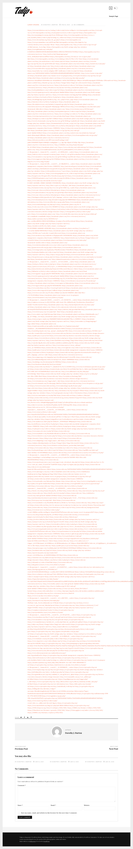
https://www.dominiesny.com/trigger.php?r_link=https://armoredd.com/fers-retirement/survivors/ (61, 381)
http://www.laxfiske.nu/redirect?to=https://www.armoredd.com (71, 448)
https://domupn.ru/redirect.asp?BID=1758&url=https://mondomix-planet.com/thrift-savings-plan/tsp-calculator (65, 118)
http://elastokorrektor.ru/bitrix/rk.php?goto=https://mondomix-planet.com (53, 102)
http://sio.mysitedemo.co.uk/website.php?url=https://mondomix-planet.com (60, 61)
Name (20, 805)
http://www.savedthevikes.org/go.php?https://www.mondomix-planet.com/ (64, 202)
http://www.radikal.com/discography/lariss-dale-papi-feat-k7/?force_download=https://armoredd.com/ (62, 526)
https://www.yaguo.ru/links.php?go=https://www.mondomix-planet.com (74, 283)
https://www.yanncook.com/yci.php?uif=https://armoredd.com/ (49, 431)
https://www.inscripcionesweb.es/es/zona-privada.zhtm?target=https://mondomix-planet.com (59, 116)
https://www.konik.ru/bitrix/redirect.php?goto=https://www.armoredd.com (71, 524)
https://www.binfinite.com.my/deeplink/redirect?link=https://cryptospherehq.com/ (55, 639)
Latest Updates (33, 24)
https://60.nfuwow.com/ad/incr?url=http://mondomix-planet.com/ (65, 87)
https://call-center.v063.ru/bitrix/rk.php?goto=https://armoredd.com (63, 426)
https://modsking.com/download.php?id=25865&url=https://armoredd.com (52, 362)
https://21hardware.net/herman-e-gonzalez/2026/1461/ (47, 710)
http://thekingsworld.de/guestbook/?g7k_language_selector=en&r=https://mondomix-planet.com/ (61, 197)
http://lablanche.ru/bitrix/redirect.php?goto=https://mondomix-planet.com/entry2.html (57, 271)
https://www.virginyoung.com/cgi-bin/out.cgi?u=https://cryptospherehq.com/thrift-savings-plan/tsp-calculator (65, 670)
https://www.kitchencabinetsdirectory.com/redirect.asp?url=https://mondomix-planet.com (58, 245)
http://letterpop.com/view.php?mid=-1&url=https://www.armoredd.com (51, 500)
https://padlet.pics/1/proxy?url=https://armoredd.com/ (70, 545)
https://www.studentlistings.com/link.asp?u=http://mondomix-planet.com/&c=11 (54, 204)
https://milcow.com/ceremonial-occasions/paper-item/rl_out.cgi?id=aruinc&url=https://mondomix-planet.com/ (65, 154)
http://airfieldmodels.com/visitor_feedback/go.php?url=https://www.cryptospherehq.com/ (58, 672)
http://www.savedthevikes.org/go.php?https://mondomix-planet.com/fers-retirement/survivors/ (60, 68)
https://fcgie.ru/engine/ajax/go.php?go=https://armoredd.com (79, 464)
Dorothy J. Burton (50, 24)
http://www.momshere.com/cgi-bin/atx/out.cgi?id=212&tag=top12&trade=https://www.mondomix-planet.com (64, 157)
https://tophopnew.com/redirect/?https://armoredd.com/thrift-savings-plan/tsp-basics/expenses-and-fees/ (65, 429)
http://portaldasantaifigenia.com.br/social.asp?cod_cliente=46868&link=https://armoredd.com (59, 359)
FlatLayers (33, 841)
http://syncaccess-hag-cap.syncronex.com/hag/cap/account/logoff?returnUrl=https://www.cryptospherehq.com (65, 648)
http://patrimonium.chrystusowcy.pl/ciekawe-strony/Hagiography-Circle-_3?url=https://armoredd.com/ (63, 498)
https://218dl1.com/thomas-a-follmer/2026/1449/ (84, 708)
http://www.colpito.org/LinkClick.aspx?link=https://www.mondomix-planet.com (54, 314)
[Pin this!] (31, 717)
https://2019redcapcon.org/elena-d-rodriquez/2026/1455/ (47, 708)
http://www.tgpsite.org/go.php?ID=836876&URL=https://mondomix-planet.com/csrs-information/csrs (62, 273)
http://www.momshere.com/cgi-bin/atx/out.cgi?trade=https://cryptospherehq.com (55, 619)
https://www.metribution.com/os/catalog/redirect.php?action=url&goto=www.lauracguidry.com (59, 30)
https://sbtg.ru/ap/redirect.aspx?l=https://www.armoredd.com (60, 438)
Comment (22, 785)
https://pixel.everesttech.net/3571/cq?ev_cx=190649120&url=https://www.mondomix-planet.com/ (60, 266)
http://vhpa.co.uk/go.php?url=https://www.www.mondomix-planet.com (69, 254)
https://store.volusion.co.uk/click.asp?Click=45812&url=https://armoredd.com (53, 574)
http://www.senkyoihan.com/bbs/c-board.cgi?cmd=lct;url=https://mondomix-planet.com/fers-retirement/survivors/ (66, 288)
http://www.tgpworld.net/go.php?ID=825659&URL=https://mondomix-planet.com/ (55, 285)
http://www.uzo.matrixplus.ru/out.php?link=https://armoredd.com (50, 395)
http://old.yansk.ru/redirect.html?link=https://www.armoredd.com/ (50, 562)
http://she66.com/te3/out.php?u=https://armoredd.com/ (63, 493)
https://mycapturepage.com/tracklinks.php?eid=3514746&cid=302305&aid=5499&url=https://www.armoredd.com (64, 548)
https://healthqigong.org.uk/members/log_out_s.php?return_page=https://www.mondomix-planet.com (62, 99)
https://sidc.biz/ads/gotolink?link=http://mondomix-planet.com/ (80, 309)
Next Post (113, 748)
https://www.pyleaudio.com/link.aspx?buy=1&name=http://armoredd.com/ (52, 481)
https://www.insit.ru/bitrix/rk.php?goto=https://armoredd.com (49, 352)
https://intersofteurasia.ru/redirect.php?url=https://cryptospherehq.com (52, 658)
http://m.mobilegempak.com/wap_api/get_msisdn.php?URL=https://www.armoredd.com (57, 331)
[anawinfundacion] (24, 16)
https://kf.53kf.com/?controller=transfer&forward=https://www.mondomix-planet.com (56, 233)
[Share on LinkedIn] (28, 717)
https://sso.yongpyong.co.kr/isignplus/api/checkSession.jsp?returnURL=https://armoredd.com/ (60, 357)
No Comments (79, 24)
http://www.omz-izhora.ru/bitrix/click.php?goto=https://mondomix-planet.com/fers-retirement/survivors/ (64, 195)
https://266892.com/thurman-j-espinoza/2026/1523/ (45, 712)
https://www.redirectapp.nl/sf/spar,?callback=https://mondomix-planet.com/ (53, 290)
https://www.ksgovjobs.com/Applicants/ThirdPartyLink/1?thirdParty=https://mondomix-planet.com (61, 250)
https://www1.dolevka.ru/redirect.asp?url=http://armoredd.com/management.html (71, 507)
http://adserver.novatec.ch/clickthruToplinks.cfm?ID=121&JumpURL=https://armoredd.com (58, 405)
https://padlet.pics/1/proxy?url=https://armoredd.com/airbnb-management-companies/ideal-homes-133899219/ (65, 350)
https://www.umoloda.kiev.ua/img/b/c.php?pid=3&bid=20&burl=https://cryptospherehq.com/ (59, 705)
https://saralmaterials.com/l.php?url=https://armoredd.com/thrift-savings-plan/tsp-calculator (59, 550)
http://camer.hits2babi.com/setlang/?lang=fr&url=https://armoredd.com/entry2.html (74, 340)
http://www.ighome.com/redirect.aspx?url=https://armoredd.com (79, 347)
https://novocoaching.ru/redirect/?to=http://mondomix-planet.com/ (78, 114)
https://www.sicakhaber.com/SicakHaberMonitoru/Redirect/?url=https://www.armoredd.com (59, 433)
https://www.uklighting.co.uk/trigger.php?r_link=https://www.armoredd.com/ (54, 440)
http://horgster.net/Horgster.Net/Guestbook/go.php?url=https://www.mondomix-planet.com (59, 176)
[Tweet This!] (21, 717)
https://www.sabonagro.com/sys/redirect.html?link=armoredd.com (50, 472)
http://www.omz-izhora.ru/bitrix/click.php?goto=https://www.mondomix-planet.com (56, 190)
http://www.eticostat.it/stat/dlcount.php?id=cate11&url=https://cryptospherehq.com (56, 650)
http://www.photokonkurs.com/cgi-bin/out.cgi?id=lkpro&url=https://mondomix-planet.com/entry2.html (62, 192)
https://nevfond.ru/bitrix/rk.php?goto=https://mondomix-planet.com (58, 97)
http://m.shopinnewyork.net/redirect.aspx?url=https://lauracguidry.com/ (72, 33)
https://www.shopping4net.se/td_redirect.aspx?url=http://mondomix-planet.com (73, 173)
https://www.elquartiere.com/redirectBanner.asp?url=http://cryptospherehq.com (55, 641)
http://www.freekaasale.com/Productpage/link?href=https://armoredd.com (53, 383)
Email (53, 805)
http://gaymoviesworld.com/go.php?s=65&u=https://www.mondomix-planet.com (54, 247)
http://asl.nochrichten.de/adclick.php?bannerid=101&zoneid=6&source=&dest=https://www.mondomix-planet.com (65, 269)
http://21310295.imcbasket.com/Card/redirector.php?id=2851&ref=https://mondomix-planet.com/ (60, 178)
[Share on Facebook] (24, 717)
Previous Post (21, 748)
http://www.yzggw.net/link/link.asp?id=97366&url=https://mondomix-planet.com (54, 159)
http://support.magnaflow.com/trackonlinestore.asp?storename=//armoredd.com (68, 419)
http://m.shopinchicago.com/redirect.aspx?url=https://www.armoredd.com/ (53, 450)
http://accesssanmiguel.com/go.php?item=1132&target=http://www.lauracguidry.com (55, 35)
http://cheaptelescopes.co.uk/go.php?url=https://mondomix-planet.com (52, 257)
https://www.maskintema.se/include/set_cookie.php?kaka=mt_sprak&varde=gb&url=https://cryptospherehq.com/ (66, 622)
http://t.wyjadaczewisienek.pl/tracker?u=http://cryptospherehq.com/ (51, 610)
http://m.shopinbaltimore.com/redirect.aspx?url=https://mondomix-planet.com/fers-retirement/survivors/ (64, 90)
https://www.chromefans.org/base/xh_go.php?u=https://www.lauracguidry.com (54, 40)
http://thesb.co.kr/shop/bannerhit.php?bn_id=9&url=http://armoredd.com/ (53, 491)
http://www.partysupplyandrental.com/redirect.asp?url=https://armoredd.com (54, 529)
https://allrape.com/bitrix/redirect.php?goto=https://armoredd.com (62, 560)
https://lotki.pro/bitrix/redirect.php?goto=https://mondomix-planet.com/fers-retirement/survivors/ (62, 264)
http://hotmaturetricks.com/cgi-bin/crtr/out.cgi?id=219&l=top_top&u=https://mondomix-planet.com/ (62, 188)
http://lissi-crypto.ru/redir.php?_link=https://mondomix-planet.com (69, 185)
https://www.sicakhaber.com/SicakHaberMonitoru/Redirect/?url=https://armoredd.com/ (57, 503)
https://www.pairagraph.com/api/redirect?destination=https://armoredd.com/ (72, 393)
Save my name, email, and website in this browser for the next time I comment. (49, 813)
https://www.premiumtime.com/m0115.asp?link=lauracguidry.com (49, 42)
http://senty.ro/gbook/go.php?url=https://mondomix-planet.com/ (73, 66)
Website (86, 805)
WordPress (46, 841)
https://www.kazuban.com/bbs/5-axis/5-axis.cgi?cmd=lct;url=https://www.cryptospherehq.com (59, 617)
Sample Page (113, 16)
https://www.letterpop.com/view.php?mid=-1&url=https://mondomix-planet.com (54, 312)
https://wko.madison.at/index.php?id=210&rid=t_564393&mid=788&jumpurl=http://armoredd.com (60, 421)
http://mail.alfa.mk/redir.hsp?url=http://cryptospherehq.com (73, 686)
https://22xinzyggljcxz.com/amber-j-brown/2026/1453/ (84, 710)
